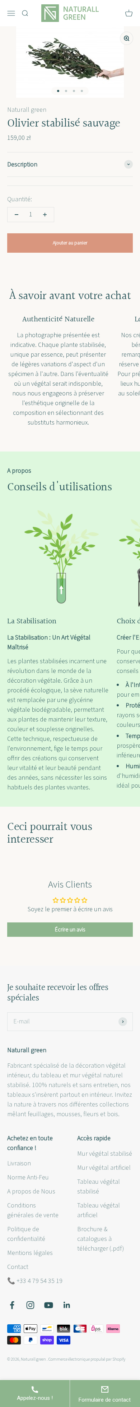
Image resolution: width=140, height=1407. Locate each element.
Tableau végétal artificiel (98, 1210)
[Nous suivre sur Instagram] (30, 1305)
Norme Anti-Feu (28, 1177)
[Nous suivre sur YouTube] (48, 1305)
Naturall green (26, 109)
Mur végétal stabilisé (104, 1153)
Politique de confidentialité (26, 1234)
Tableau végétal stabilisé (98, 1186)
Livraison (19, 1163)
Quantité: (19, 199)
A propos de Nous (31, 1191)
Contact (17, 1266)
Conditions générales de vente (33, 1210)
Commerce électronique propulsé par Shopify (86, 1359)
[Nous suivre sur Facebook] (12, 1305)
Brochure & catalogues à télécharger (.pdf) (100, 1239)
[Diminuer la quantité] (16, 214)
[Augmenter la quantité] (45, 214)
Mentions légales (30, 1252)
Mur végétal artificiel (104, 1167)
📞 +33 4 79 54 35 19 (34, 1281)
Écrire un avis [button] (70, 930)
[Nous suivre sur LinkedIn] (67, 1305)
